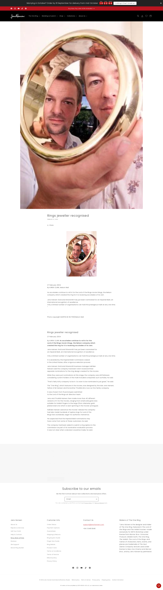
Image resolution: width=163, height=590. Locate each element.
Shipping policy (106, 580)
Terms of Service (99, 503)
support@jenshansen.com (93, 524)
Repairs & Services (17, 528)
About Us (14, 524)
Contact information (118, 580)
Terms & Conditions (54, 551)
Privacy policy (96, 580)
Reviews (13, 541)
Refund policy (52, 558)
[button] (34, 16)
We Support (15, 544)
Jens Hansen (48, 580)
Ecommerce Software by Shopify (61, 580)
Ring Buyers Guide (53, 538)
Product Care (52, 548)
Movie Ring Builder (17, 548)
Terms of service (85, 580)
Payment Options (53, 528)
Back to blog (82, 439)
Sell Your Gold (16, 531)
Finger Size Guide (53, 541)
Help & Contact (16, 534)
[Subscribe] (96, 499)
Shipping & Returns (54, 534)
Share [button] (51, 225)
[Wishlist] (146, 16)
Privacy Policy (88, 503)
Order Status (51, 524)
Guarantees (51, 531)
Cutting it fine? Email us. (125, 3)
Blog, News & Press (17, 538)
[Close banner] (161, 3)
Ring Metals (51, 544)
